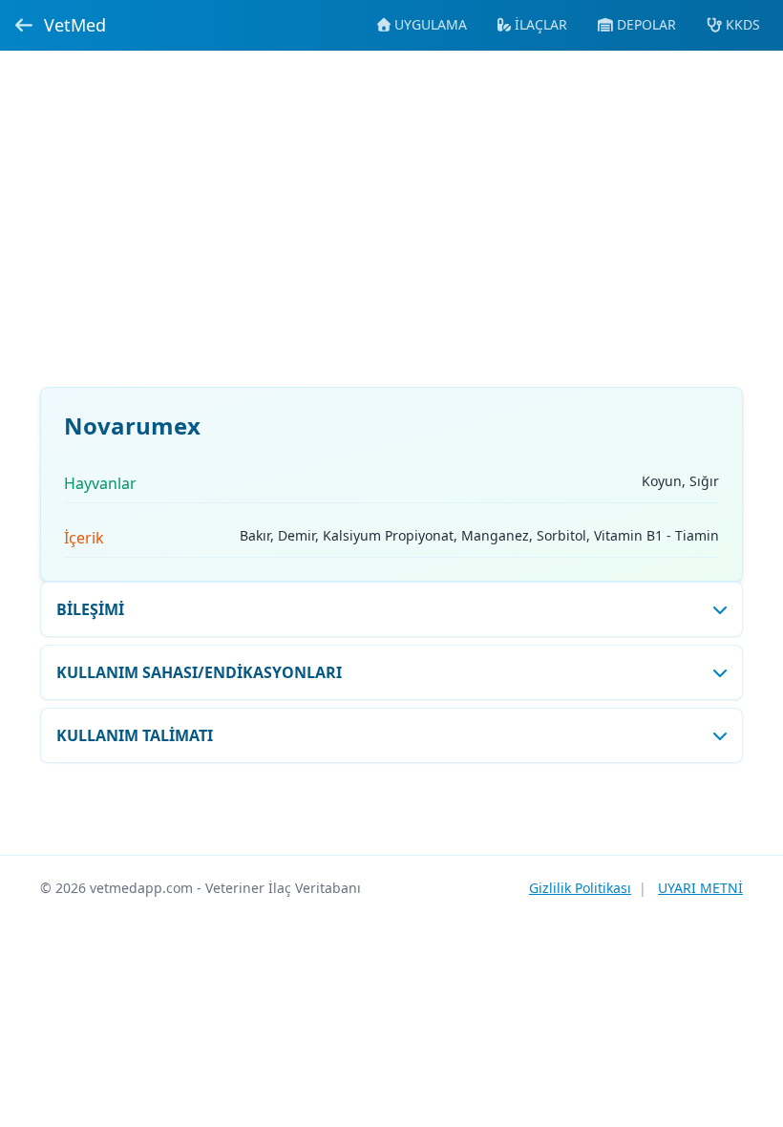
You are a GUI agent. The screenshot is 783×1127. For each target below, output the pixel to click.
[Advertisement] (391, 230)
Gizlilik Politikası (580, 888)
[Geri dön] (23, 24)
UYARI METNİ (700, 888)
